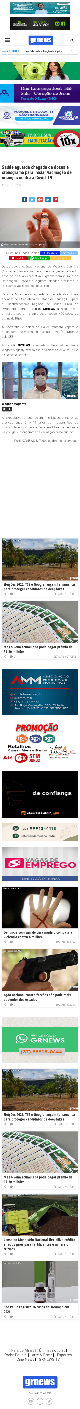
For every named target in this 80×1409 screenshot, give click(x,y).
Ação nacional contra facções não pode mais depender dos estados (37, 997)
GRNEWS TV (49, 1359)
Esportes (64, 1355)
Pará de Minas (13, 161)
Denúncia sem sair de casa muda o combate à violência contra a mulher (38, 934)
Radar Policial (66, 942)
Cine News (25, 1359)
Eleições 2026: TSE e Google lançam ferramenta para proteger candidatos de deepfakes (39, 586)
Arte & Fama (42, 1355)
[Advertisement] (40, 487)
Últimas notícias (65, 594)
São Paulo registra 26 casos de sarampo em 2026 (36, 1309)
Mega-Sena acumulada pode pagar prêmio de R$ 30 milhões (38, 649)
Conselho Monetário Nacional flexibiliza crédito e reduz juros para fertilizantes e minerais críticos (39, 1244)
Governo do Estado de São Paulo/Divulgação (24, 244)
